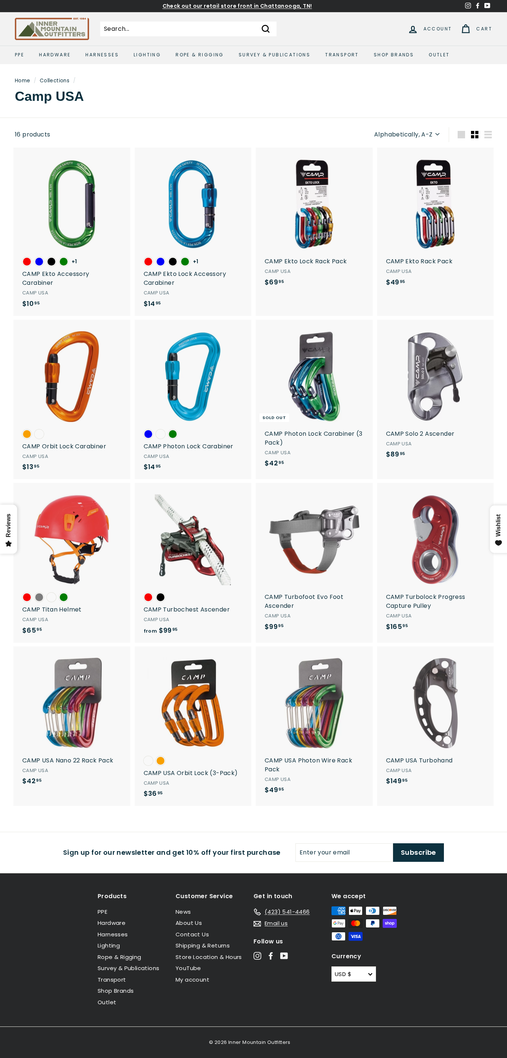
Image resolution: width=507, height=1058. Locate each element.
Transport (342, 55)
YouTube (188, 968)
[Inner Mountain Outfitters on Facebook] (271, 956)
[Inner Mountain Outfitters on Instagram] (257, 956)
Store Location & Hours (209, 957)
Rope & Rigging (200, 55)
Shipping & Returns (203, 945)
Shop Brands (394, 55)
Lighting (147, 55)
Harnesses (102, 55)
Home (22, 80)
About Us (189, 923)
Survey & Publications (274, 55)
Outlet (439, 55)
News (183, 912)
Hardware (55, 55)
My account (192, 979)
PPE (19, 55)
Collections (54, 80)
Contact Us (192, 934)
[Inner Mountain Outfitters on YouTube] (284, 956)
